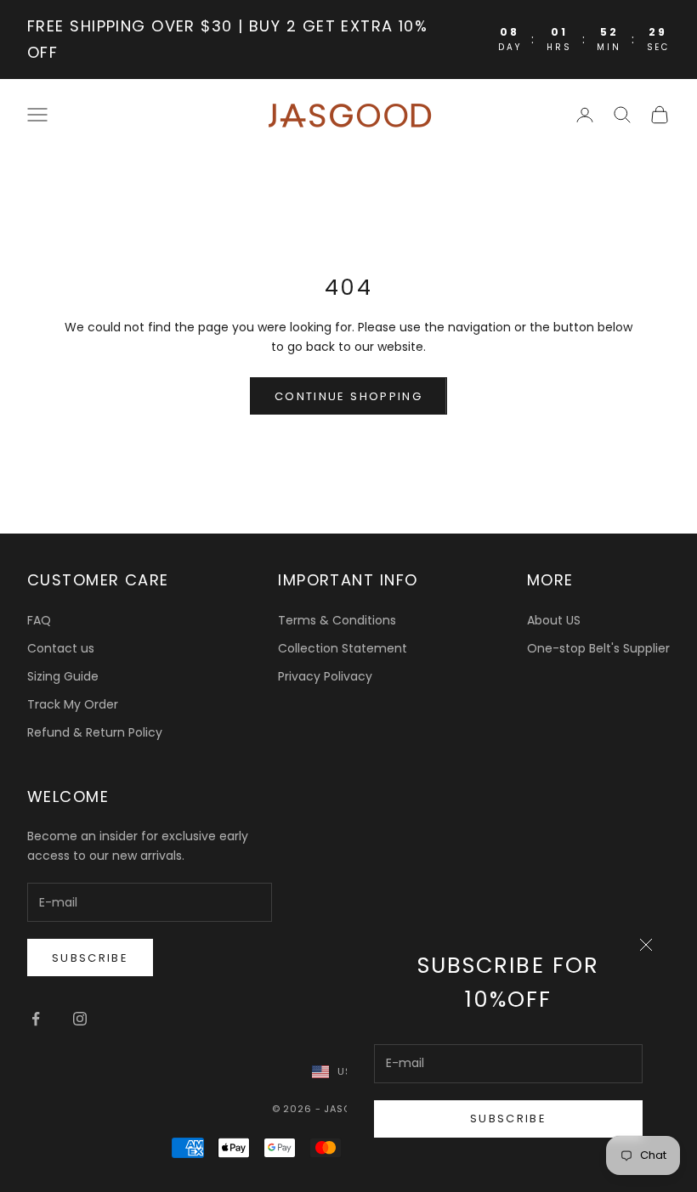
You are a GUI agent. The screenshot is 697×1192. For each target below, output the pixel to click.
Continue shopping (348, 396)
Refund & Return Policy (94, 732)
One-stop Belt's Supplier (598, 648)
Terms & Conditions (337, 620)
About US (554, 620)
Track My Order (72, 704)
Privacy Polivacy (325, 676)
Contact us (60, 648)
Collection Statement (342, 648)
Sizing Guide (63, 676)
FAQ (39, 620)
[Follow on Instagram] (79, 1018)
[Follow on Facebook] (35, 1018)
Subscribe (508, 1118)
